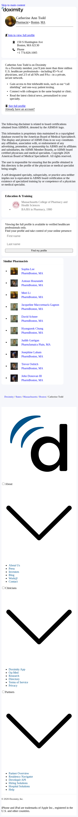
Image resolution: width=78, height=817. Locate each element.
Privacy (13, 685)
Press (12, 568)
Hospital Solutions (19, 786)
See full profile (17, 106)
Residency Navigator (21, 776)
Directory (14, 679)
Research (14, 675)
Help (11, 789)
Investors (14, 571)
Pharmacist (22, 22)
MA (43, 22)
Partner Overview (19, 773)
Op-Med (14, 672)
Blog (11, 575)
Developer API (17, 779)
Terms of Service (18, 682)
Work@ (13, 578)
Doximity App (17, 669)
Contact (13, 581)
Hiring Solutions (18, 783)
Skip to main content (13, 5)
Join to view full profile (21, 35)
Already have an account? (20, 109)
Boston (35, 22)
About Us (14, 565)
